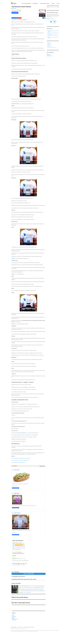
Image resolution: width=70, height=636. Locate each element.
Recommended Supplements (26, 3)
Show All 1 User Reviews (16, 549)
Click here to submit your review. (18, 553)
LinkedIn (41, 590)
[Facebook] (43, 17)
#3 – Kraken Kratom (16, 512)
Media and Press (49, 46)
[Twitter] (45, 17)
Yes (23, 563)
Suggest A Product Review (50, 55)
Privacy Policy (49, 44)
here (36, 404)
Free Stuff (53, 3)
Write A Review (15, 12)
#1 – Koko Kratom (16, 469)
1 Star (13, 548)
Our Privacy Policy (20, 627)
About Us (13, 614)
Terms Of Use (13, 617)
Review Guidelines (14, 619)
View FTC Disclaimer (27, 627)
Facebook (38, 590)
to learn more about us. (50, 18)
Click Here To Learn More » (15, 507)
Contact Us (13, 615)
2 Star (13, 547)
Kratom (15, 19)
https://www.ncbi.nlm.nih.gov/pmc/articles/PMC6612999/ (20, 460)
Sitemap (49, 45)
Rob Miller (14, 8)
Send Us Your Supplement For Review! (52, 47)
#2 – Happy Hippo (15, 493)
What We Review (35, 3)
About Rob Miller (13, 627)
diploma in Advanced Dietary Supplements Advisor (27, 587)
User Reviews (19, 9)
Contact (58, 3)
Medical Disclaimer (14, 616)
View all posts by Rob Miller (27, 592)
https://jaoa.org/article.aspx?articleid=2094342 (18, 462)
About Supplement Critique (44, 3)
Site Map (32, 627)
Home (12, 19)
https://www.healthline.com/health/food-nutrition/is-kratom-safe (21, 458)
